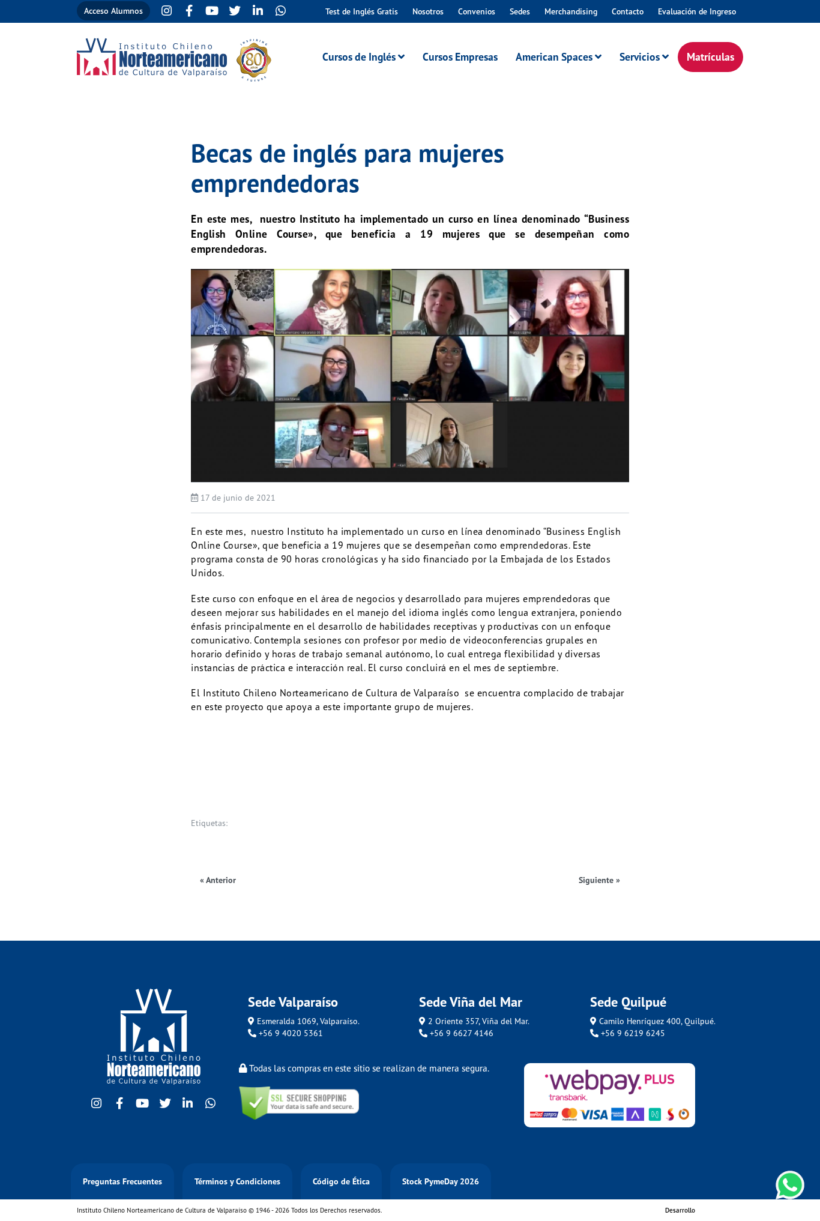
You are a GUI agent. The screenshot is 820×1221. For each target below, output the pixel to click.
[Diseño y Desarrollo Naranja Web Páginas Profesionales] (719, 1212)
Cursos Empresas (460, 57)
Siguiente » (599, 880)
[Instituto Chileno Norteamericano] (152, 57)
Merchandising (570, 11)
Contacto (628, 11)
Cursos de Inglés (359, 57)
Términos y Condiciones (237, 1181)
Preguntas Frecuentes (122, 1181)
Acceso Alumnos (113, 10)
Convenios (476, 11)
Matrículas (710, 57)
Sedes (520, 11)
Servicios (640, 57)
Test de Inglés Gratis (361, 11)
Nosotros (428, 11)
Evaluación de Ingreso (697, 11)
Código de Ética (341, 1181)
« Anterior (218, 880)
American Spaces (554, 57)
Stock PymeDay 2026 (440, 1181)
